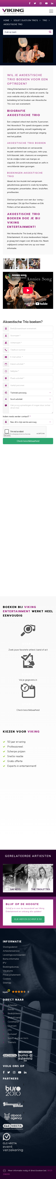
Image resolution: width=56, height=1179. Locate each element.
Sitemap (7, 982)
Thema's (11, 1042)
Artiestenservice (11, 950)
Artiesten (12, 1005)
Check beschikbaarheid (28, 441)
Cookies (7, 978)
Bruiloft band (13, 1017)
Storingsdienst (10, 947)
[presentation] (5, 290)
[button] (27, 305)
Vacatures (8, 970)
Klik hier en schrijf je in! (28, 919)
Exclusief (12, 1034)
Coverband (13, 1021)
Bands (10, 1009)
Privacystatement (12, 974)
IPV (4, 962)
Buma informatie (11, 958)
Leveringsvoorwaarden (14, 954)
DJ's (9, 1030)
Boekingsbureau (11, 966)
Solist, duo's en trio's (17, 1038)
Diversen (12, 1025)
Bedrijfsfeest (14, 1013)
